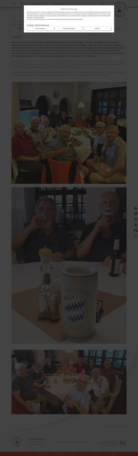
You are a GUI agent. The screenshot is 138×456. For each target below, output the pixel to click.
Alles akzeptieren (41, 28)
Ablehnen (97, 28)
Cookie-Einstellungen (69, 28)
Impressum (30, 25)
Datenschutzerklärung (42, 25)
